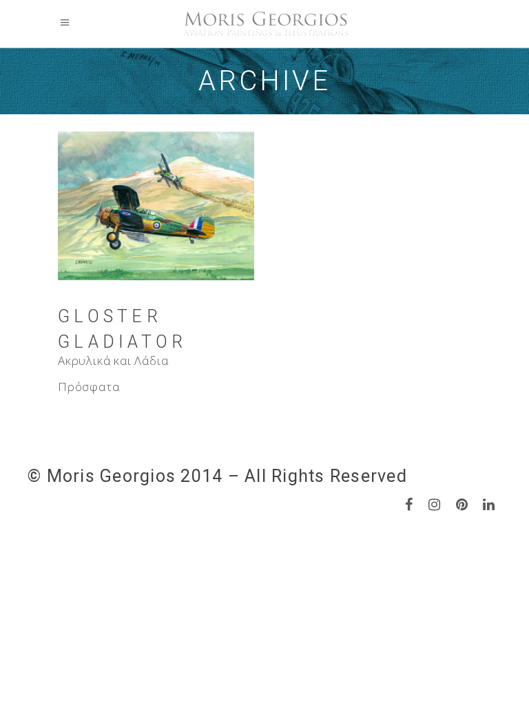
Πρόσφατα (88, 386)
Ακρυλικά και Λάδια (113, 360)
